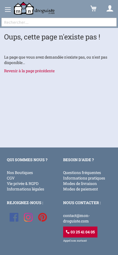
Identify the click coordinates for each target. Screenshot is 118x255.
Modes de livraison (80, 183)
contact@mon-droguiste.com (76, 218)
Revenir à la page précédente (29, 70)
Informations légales (25, 189)
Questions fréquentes (82, 172)
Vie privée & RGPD (22, 183)
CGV (11, 178)
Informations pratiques (84, 178)
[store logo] (34, 8)
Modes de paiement (80, 189)
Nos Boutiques (20, 172)
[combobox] (59, 22)
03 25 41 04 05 (82, 231)
